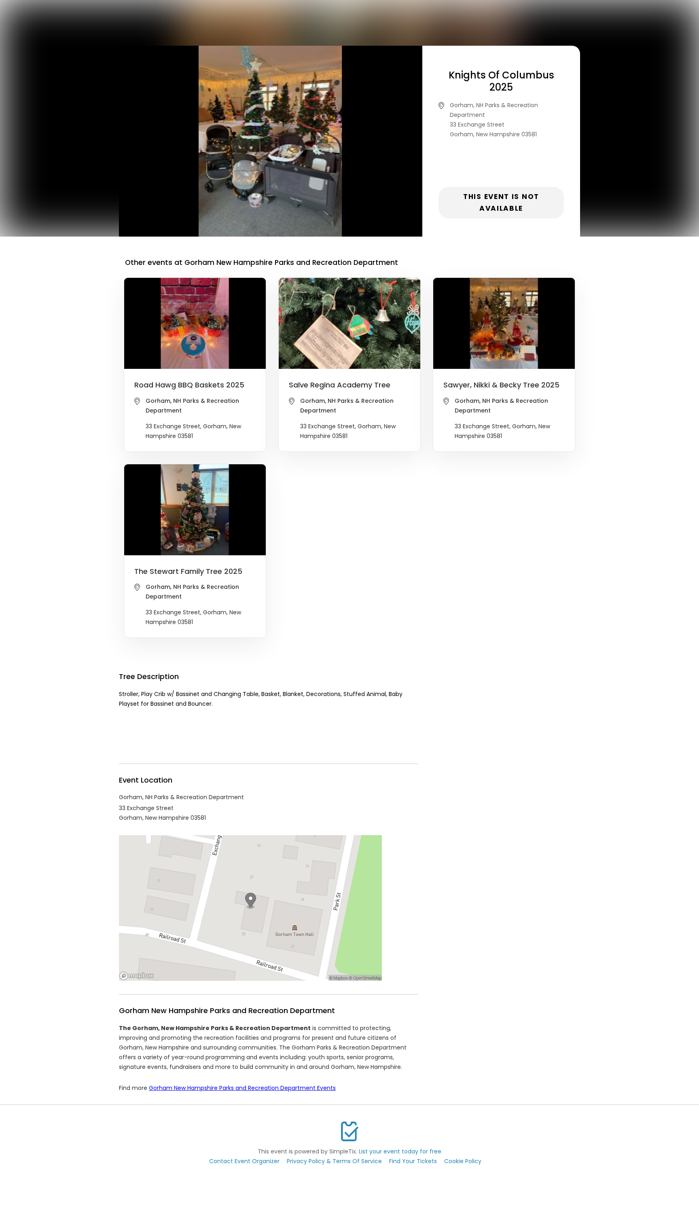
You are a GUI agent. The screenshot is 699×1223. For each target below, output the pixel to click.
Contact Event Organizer (244, 1161)
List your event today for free (400, 1151)
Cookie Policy (462, 1161)
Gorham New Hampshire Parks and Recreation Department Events (242, 1088)
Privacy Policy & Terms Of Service (334, 1161)
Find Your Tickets (413, 1161)
